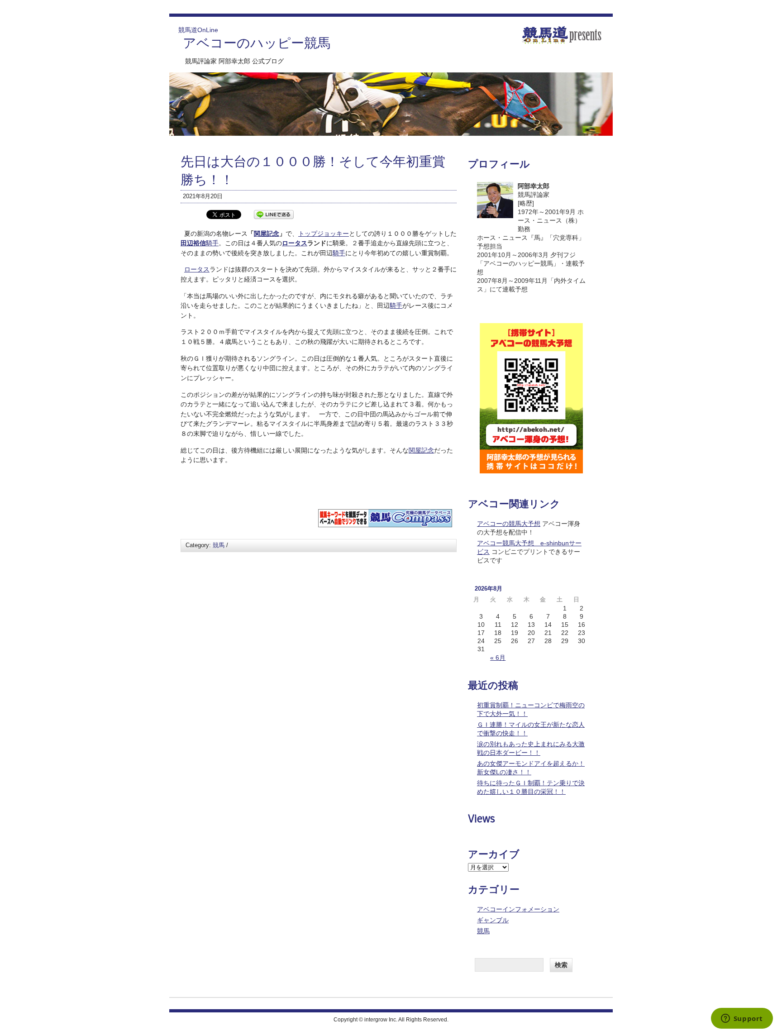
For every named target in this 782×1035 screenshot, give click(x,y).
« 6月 (497, 657)
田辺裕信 (193, 243)
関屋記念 (266, 233)
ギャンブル (493, 920)
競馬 (218, 545)
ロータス (294, 243)
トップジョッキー (323, 233)
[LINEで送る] (274, 214)
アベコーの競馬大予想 (508, 523)
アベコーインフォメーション (518, 909)
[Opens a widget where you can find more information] (741, 1019)
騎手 (212, 243)
